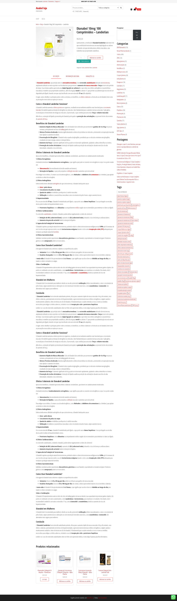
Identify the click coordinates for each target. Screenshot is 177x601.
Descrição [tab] (56, 76)
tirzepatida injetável (122, 293)
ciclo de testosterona (122, 211)
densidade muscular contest (124, 241)
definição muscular (72, 171)
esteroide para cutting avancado (125, 254)
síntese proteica (58, 107)
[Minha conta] (131, 9)
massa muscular (91, 85)
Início (37, 24)
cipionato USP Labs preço (123, 226)
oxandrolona (83, 273)
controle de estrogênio (123, 235)
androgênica (56, 183)
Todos (83, 67)
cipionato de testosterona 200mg (125, 217)
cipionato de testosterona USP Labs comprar (128, 220)
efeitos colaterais (85, 97)
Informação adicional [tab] (72, 76)
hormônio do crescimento (124, 269)
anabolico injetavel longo (123, 199)
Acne (41, 187)
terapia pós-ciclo (94, 229)
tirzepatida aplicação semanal (124, 290)
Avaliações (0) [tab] (90, 76)
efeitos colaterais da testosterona (125, 248)
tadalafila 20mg (121, 281)
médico (77, 208)
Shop (37, 19)
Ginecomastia (44, 168)
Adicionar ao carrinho (95, 58)
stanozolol (73, 273)
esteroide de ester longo (123, 251)
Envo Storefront (102, 598)
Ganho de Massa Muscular (124, 260)
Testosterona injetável (123, 284)
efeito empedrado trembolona (125, 245)
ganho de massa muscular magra (125, 263)
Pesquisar (120, 28)
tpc (129, 293)
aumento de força (42, 119)
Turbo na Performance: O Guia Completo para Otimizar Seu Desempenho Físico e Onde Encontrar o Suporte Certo (128, 179)
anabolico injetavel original (124, 202)
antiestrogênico (135, 205)
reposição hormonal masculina (125, 275)
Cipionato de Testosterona (124, 214)
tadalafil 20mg (132, 278)
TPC (102, 229)
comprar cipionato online (123, 232)
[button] (70, 30)
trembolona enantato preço (124, 296)
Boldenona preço (131, 208)
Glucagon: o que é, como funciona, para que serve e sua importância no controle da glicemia (129, 147)
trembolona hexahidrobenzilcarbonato (127, 299)
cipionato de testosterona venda (125, 223)
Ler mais (44, 579)
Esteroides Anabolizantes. (123, 257)
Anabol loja (41, 8)
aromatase (95, 174)
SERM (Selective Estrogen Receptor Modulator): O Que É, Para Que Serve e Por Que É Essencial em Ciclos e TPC (129, 155)
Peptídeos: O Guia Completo (124, 173)
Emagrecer (57, 1)
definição (69, 400)
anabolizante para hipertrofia (124, 205)
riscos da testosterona (122, 278)
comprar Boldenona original (124, 229)
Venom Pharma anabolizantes (124, 305)
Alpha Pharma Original (122, 196)
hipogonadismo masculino (124, 266)
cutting (131, 235)
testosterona (106, 83)
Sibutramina (51, 1)
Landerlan (45, 1)
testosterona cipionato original (133, 281)
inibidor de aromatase (123, 272)
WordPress (90, 598)
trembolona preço (122, 302)
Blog (43, 19)
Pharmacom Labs (133, 272)
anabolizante (91, 83)
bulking (62, 129)
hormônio (56, 232)
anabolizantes (48, 214)
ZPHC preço (135, 305)
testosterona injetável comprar (124, 287)
